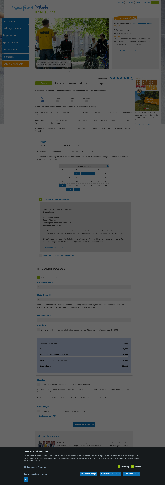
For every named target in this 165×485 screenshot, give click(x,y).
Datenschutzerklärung (31, 474)
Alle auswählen (149, 475)
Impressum (44, 474)
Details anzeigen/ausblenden (37, 467)
